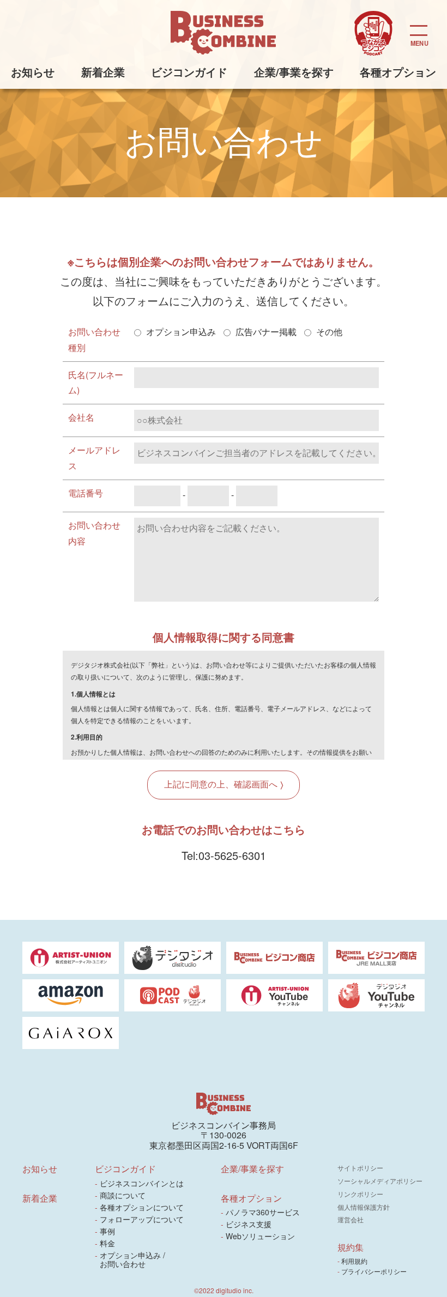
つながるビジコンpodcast (373, 33)
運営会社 (350, 1219)
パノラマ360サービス (263, 1212)
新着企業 (103, 72)
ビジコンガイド (189, 72)
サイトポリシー (360, 1167)
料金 (107, 1243)
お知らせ (33, 72)
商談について (122, 1195)
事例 (107, 1231)
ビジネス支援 (248, 1224)
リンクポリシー (360, 1193)
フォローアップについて (141, 1219)
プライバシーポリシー (375, 1271)
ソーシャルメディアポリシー (379, 1180)
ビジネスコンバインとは (141, 1183)
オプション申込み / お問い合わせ (132, 1259)
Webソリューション (260, 1236)
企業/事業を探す (294, 72)
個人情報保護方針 (363, 1206)
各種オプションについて (141, 1207)
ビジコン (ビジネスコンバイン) (223, 32)
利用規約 (355, 1260)
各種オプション (398, 72)
